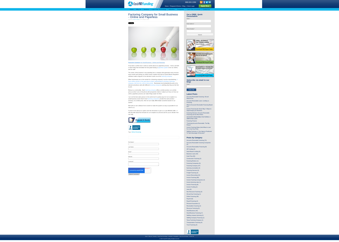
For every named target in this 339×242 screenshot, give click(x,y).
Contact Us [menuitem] (206, 9)
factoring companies (156, 85)
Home (146, 236)
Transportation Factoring (194, 222)
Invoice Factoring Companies (196, 180)
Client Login (191, 6)
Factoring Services (193, 170)
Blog (183, 6)
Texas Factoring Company (195, 220)
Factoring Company (193, 165)
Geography (176, 236)
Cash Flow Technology (162, 236)
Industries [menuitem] (172, 9)
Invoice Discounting (193, 175)
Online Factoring (136, 132)
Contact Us (191, 236)
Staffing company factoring (195, 215)
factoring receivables (193, 168)
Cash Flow (191, 156)
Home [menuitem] (132, 9)
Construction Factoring (194, 158)
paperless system (163, 67)
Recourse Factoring (193, 208)
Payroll (190, 198)
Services (155, 236)
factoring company (166, 76)
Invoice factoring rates (194, 182)
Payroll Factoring (192, 201)
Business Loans (192, 153)
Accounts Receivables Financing (197, 146)
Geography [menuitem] (180, 9)
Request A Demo (175, 6)
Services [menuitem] (146, 9)
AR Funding (191, 149)
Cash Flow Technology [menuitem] (158, 9)
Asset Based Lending (193, 151)
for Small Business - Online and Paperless (146, 62)
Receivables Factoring (194, 206)
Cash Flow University (183, 236)
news (189, 189)
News (167, 6)
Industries (170, 236)
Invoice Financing (192, 184)
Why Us (150, 236)
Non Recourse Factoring (194, 191)
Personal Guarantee (193, 203)
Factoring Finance (192, 121)
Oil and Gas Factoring (194, 194)
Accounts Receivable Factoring (197, 140)
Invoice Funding (192, 187)
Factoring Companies (194, 163)
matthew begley (136, 19)
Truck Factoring (192, 225)
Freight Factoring (192, 172)
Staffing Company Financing (195, 217)
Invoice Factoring (193, 177)
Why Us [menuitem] (138, 9)
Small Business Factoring (195, 213)
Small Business (192, 210)
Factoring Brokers (193, 161)
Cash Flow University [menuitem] (193, 9)
